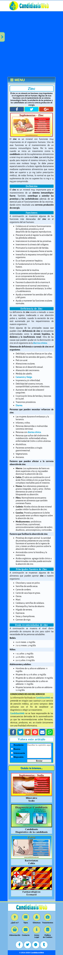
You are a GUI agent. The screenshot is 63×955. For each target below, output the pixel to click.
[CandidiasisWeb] (34, 10)
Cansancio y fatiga (24, 377)
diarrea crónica (34, 432)
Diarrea (19, 405)
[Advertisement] (31, 44)
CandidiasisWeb (43, 697)
